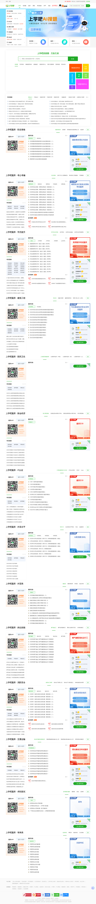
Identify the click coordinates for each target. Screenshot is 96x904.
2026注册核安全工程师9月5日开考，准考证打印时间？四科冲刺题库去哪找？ (16, 719)
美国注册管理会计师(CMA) (69, 413)
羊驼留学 (20, 888)
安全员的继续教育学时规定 (12, 349)
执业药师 (21, 23)
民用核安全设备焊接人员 (73, 129)
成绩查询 (10, 266)
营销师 (63, 129)
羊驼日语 (83, 886)
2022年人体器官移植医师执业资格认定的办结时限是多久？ (16, 398)
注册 (10, 1)
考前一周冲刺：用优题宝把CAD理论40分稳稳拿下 (16, 509)
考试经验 (10, 272)
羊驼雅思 (78, 886)
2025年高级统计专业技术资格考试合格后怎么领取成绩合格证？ (16, 457)
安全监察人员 (9, 34)
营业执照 (69, 901)
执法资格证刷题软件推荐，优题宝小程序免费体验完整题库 (16, 214)
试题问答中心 (42, 64)
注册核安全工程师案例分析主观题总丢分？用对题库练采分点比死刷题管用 (16, 726)
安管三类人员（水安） (78, 298)
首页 (19, 5)
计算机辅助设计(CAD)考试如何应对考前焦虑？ (16, 511)
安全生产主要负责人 (68, 682)
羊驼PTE (72, 886)
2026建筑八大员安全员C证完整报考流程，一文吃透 (16, 341)
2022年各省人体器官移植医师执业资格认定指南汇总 (16, 405)
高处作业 (15, 34)
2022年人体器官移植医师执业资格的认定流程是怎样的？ (16, 400)
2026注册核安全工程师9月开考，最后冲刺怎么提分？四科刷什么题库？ (16, 721)
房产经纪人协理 (51, 881)
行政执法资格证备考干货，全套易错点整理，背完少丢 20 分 (16, 216)
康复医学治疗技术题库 (25, 883)
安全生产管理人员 (58, 682)
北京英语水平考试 (69, 527)
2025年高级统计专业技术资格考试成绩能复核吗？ (16, 462)
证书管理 (22, 330)
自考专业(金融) (69, 232)
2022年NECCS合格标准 (12, 576)
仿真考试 (65, 832)
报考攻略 (22, 206)
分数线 (16, 266)
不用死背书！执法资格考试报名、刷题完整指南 (16, 227)
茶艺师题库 (30, 881)
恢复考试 (75, 832)
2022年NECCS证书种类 (12, 563)
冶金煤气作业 (20, 34)
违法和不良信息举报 (80, 1)
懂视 (68, 886)
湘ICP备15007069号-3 (50, 901)
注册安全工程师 (80, 97)
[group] (48, 23)
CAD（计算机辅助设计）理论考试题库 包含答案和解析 (16, 506)
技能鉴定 (36, 64)
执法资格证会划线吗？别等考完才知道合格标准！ (16, 224)
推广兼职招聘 (68, 1)
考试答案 (77, 881)
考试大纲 (22, 263)
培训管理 (10, 330)
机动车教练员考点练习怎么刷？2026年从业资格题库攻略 (16, 781)
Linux (82, 470)
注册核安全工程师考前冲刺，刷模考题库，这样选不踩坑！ (16, 724)
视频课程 (20, 886)
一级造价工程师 (71, 97)
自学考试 (62, 232)
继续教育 (10, 332)
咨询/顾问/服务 (66, 791)
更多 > (87, 97)
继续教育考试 (29, 64)
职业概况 (10, 329)
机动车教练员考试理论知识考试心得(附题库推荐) (16, 773)
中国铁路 (81, 175)
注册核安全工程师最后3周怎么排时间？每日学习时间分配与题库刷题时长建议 (16, 729)
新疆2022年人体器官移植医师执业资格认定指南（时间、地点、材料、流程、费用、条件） (16, 408)
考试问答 (16, 270)
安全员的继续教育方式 (11, 351)
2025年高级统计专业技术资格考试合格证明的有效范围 (16, 449)
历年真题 (22, 272)
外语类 (11, 44)
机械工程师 (60, 298)
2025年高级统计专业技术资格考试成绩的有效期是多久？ (16, 460)
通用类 (73, 791)
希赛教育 (14, 886)
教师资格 (9, 13)
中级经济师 (49, 97)
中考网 (53, 886)
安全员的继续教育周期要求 (12, 346)
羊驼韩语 (14, 888)
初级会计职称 (9, 39)
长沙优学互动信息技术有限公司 (30, 901)
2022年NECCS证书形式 (12, 568)
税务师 (14, 39)
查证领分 (16, 501)
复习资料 (16, 272)
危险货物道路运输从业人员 (52, 739)
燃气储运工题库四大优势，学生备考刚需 (15, 669)
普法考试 (63, 64)
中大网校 (58, 886)
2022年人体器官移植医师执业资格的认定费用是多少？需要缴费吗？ (16, 403)
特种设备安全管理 (79, 682)
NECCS (62, 527)
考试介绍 (16, 206)
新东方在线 (47, 886)
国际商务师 (58, 129)
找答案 (24, 5)
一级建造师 (63, 97)
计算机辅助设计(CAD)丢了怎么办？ (14, 519)
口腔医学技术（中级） (56, 356)
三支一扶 (16, 18)
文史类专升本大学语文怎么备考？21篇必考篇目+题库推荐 (16, 293)
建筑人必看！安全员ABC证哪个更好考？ (15, 336)
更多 (88, 129)
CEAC (77, 470)
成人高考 (82, 881)
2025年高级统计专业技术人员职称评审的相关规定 (16, 455)
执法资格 (53, 175)
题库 (29, 5)
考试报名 (16, 263)
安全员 (54, 298)
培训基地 (10, 389)
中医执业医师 (16, 23)
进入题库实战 (80, 169)
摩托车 (70, 832)
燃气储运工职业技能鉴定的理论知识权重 (15, 674)
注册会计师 (19, 39)
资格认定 (22, 387)
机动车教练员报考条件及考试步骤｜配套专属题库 (16, 784)
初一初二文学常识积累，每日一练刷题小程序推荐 (16, 290)
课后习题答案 (50, 64)
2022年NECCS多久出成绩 (12, 578)
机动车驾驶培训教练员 (39, 739)
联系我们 (57, 898)
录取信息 (22, 268)
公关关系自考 (37, 881)
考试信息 (16, 265)
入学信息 (10, 270)
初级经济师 (42, 97)
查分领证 (22, 208)
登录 (7, 1)
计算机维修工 (80, 627)
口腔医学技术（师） (67, 356)
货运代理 (81, 583)
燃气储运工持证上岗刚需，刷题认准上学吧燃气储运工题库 (16, 664)
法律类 (82, 791)
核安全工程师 (49, 682)
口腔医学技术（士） (79, 356)
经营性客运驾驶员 (79, 739)
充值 (49, 5)
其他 (78, 791)
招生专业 (16, 268)
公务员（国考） (10, 18)
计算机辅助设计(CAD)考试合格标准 (14, 521)
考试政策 (10, 263)
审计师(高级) (81, 413)
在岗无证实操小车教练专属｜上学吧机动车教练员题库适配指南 (16, 776)
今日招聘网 (25, 888)
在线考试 (42, 886)
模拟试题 (10, 274)
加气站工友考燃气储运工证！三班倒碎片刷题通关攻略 (16, 662)
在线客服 (88, 1)
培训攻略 (10, 387)
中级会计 (36, 97)
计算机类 (19, 44)
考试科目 (22, 265)
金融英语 (81, 527)
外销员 (76, 583)
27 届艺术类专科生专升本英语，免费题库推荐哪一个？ (16, 277)
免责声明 (43, 898)
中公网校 (36, 886)
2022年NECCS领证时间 (12, 571)
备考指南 (10, 208)
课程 (34, 5)
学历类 (8, 44)
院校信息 (10, 268)
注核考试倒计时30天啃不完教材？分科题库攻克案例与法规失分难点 (16, 731)
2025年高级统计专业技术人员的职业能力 (16, 452)
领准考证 (10, 265)
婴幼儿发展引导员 (71, 627)
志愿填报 (22, 266)
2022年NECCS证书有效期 (12, 566)
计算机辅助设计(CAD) (62, 470)
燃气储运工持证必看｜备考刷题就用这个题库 (16, 667)
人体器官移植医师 (45, 356)
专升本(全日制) (54, 232)
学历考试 (22, 64)
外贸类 (15, 44)
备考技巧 (22, 270)
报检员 (64, 583)
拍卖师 (82, 129)
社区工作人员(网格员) (62, 175)
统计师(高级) (46, 413)
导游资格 (19, 13)
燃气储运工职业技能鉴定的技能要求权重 (15, 672)
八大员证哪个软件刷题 (11, 344)
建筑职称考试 (68, 298)
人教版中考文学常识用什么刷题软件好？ (15, 285)
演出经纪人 (44, 881)
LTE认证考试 (72, 470)
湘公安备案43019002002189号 (61, 901)
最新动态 (10, 206)
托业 (77, 527)
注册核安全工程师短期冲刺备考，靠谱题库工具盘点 (16, 734)
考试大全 (73, 1)
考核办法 (22, 658)
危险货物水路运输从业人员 (67, 739)
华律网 (31, 886)
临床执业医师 (9, 23)
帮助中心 (52, 898)
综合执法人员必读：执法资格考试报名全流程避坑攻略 (16, 222)
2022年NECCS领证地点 (12, 573)
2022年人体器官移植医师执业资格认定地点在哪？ (16, 395)
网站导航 (48, 898)
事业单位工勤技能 (73, 175)
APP (45, 5)
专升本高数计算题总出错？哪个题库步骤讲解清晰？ (16, 282)
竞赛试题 (57, 64)
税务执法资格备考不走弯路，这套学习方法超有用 (16, 219)
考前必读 (16, 208)
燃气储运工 (53, 627)
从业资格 (81, 832)
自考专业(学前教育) (79, 232)
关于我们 (39, 898)
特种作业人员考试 (69, 881)
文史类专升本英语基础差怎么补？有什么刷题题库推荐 (16, 287)
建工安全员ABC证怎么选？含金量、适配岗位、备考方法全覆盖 (16, 338)
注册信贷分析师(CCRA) (56, 413)
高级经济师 (56, 97)
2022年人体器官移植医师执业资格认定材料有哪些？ (16, 393)
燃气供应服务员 (61, 627)
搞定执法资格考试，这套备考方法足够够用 (16, 211)
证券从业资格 (14, 13)
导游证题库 (24, 881)
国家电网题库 (15, 883)
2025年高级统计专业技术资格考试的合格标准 (16, 465)
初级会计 (30, 97)
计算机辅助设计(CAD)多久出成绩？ (14, 516)
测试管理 (16, 330)
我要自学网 (25, 886)
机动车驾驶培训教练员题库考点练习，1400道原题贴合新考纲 (16, 779)
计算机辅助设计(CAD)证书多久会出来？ (15, 514)
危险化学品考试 (60, 881)
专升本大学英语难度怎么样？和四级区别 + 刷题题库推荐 (16, 280)
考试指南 (39, 5)
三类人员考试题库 (16, 881)
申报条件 (16, 658)
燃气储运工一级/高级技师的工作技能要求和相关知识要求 (16, 677)
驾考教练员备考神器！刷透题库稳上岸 (15, 786)
